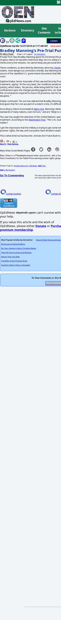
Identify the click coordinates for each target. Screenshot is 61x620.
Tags (42, 166)
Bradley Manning (21, 166)
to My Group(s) (7, 170)
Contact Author (13, 193)
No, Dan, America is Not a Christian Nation (18, 248)
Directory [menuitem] (27, 30)
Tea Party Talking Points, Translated (15, 265)
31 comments (39, 54)
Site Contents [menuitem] (44, 31)
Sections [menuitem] (9, 30)
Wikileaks (33, 166)
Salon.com (39, 109)
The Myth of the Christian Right (14, 261)
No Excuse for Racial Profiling (13, 244)
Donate (40, 226)
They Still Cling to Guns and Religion (16, 252)
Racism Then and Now (10, 257)
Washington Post (37, 119)
